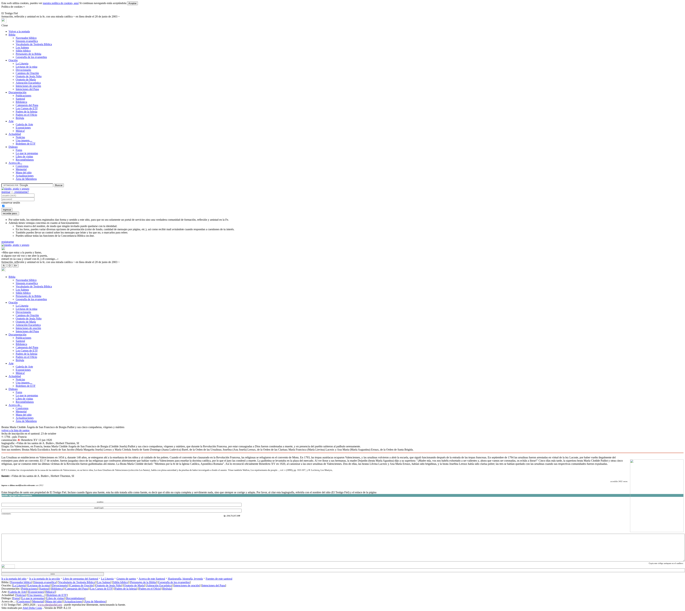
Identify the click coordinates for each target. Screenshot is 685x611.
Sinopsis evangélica (27, 41)
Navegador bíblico (26, 37)
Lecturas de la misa (26, 66)
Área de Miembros (26, 178)
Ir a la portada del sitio (13, 578)
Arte (11, 121)
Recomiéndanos (25, 159)
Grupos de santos (126, 578)
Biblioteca (21, 101)
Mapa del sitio (24, 172)
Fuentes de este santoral (219, 578)
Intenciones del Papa (27, 89)
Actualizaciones (25, 175)
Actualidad (15, 134)
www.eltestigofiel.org (50, 604)
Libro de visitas (24, 156)
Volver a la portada (19, 31)
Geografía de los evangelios (31, 57)
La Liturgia (22, 63)
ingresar (5, 191)
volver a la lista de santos (15, 430)
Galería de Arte (24, 124)
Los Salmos (22, 47)
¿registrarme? (21, 191)
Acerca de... (15, 162)
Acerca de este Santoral (152, 578)
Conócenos (22, 166)
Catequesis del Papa (27, 105)
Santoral (20, 98)
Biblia (12, 34)
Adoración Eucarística (28, 82)
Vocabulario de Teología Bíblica (34, 44)
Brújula (20, 117)
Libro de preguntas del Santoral (80, 578)
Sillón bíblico (23, 50)
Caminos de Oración (27, 73)
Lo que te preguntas (27, 153)
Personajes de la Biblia (28, 53)
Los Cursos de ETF (27, 108)
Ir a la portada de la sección (44, 578)
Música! (20, 130)
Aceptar (132, 3)
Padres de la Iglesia (26, 111)
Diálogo (13, 146)
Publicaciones (23, 95)
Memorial (21, 169)
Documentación (17, 92)
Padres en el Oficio (26, 114)
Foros (19, 150)
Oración (13, 60)
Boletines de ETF (25, 143)
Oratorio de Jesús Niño (29, 76)
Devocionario (23, 69)
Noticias (20, 137)
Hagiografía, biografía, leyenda (185, 578)
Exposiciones (23, 127)
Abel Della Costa (32, 607)
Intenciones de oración (28, 85)
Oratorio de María (26, 79)
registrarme (7, 241)
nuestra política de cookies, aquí (61, 3)
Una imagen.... (24, 140)
